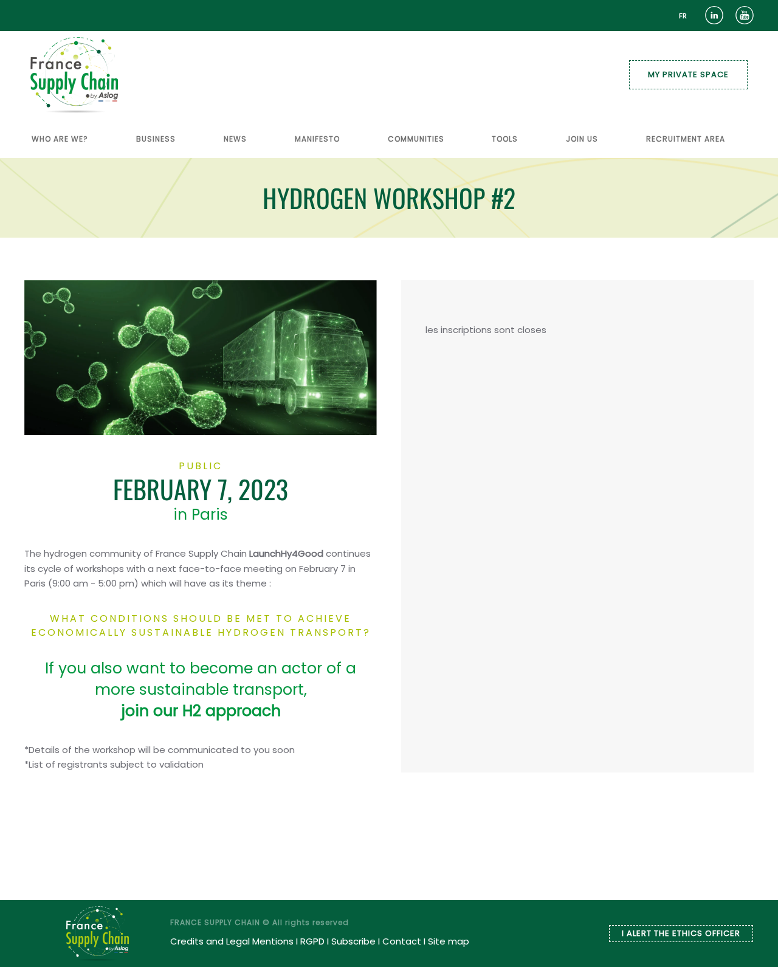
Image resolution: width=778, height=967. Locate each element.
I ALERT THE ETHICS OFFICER (681, 933)
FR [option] (683, 16)
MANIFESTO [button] (317, 139)
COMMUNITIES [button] (416, 139)
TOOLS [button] (505, 139)
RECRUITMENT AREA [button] (685, 139)
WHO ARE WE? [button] (60, 139)
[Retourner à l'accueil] (74, 75)
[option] (683, 16)
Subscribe (353, 941)
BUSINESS (156, 139)
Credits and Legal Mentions (232, 941)
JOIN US (582, 139)
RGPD (312, 941)
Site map (448, 941)
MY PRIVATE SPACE (688, 74)
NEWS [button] (235, 139)
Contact (401, 941)
